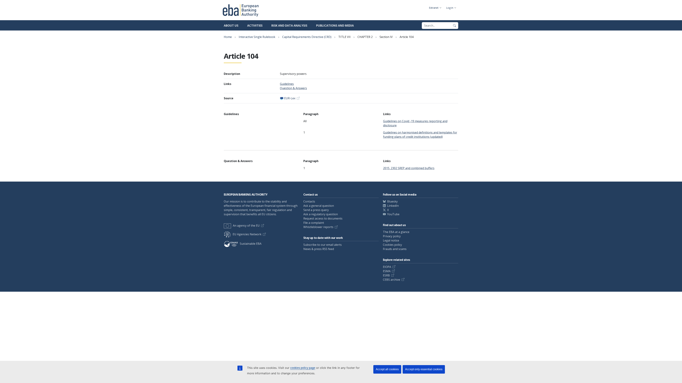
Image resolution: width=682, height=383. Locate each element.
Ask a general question (318, 206)
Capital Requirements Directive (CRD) (306, 37)
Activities (254, 25)
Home (228, 37)
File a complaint (313, 223)
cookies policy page (302, 367)
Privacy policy (392, 236)
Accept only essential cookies (423, 369)
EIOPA (387, 267)
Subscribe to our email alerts (322, 245)
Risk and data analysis (289, 25)
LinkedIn (393, 206)
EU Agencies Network (247, 234)
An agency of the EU (246, 225)
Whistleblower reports (318, 227)
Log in (449, 7)
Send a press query (316, 210)
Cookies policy (392, 245)
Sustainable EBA (250, 244)
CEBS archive (391, 280)
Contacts (309, 201)
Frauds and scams (395, 249)
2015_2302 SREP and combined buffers (408, 168)
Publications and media (335, 25)
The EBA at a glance (396, 232)
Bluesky (392, 201)
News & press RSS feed (318, 249)
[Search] (454, 25)
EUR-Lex (289, 98)
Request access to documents (322, 218)
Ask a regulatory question (320, 214)
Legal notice (391, 240)
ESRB (386, 275)
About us (231, 25)
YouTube (393, 214)
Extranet (434, 7)
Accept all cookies (387, 369)
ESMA (387, 271)
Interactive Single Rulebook (257, 37)
